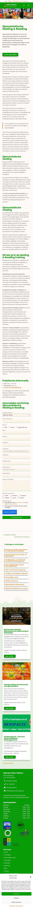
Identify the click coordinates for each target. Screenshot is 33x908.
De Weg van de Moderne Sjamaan (16, 573)
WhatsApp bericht (11, 787)
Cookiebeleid (12, 905)
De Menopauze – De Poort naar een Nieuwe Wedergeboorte (15, 560)
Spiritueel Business (11, 581)
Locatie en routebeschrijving (12, 387)
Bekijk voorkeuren (16, 902)
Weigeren (16, 898)
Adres (4, 430)
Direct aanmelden (10, 54)
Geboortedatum (6, 467)
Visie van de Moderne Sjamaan (15, 570)
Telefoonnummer (6, 461)
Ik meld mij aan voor (7, 412)
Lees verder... (10, 656)
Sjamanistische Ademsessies (14, 584)
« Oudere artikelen (7, 763)
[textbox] (15, 415)
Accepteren (16, 894)
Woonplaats (5, 442)
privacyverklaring (20, 502)
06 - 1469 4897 (9, 1)
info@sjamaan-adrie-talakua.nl (15, 791)
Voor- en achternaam (7, 418)
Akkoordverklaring (7, 501)
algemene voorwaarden (11, 504)
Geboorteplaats (6, 473)
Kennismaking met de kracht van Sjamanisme (16, 555)
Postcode (4, 436)
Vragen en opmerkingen (7, 479)
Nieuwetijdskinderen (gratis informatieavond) (14, 565)
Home (6, 852)
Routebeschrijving (11, 781)
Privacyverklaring (19, 905)
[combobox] (16, 414)
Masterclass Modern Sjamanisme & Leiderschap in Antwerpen (16, 550)
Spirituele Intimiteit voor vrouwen (16, 588)
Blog (5, 868)
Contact (6, 871)
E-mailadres (5, 455)
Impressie (7, 865)
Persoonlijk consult (11, 577)
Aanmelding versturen (16, 517)
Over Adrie (7, 860)
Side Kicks (7, 863)
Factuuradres (5, 448)
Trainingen (7, 855)
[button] (30, 877)
